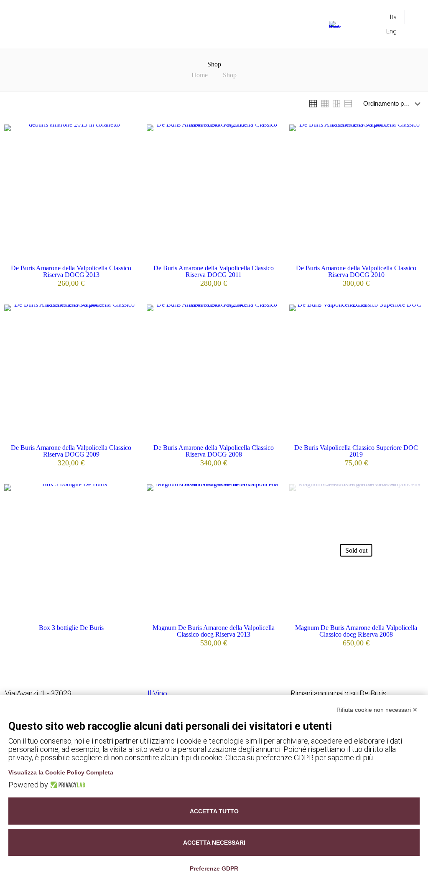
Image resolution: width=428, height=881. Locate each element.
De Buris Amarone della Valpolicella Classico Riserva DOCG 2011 (213, 271)
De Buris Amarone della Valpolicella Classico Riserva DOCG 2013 (71, 271)
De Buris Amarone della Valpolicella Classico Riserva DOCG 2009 (71, 451)
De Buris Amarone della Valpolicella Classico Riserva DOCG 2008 (213, 451)
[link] (313, 103)
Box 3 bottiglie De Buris (71, 627)
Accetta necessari (214, 842)
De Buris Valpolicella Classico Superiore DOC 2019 (356, 451)
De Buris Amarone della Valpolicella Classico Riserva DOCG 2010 (356, 271)
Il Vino (157, 693)
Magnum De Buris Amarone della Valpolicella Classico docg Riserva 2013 (214, 631)
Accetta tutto (214, 811)
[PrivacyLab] (66, 785)
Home (199, 75)
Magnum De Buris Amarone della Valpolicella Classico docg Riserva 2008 (356, 631)
